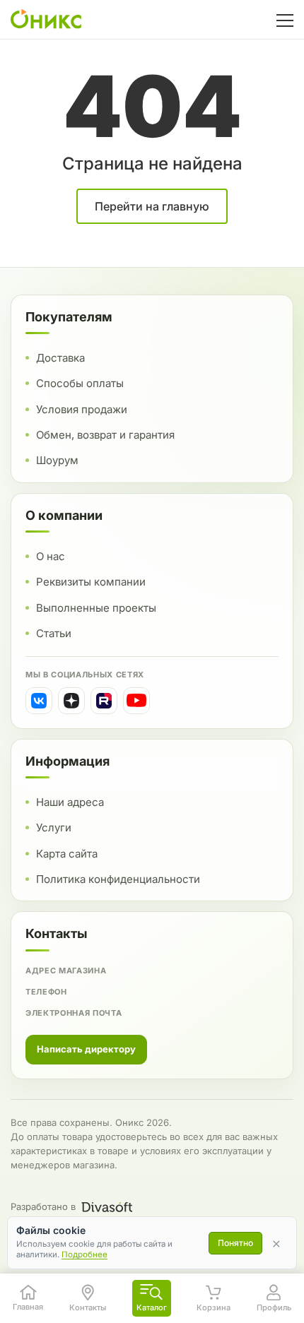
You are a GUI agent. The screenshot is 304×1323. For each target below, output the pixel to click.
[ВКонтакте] (38, 700)
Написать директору (86, 1049)
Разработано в (43, 1206)
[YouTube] (136, 700)
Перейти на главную (152, 206)
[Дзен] (71, 700)
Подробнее (84, 1254)
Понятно (235, 1243)
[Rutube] (103, 700)
